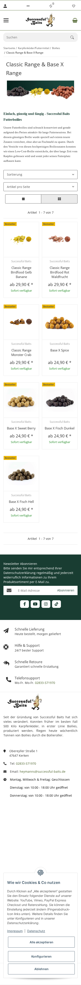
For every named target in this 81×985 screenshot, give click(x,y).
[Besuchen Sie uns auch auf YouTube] (35, 604)
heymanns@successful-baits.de (42, 771)
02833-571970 (44, 683)
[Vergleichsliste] (50, 6)
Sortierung (14, 174)
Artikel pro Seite (18, 187)
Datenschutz (36, 931)
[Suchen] (74, 37)
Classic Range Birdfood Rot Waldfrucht (60, 272)
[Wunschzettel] (73, 6)
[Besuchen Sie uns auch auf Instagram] (45, 604)
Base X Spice (59, 350)
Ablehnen (41, 969)
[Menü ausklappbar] (6, 20)
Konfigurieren (41, 956)
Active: (8, 830)
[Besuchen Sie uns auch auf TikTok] (56, 604)
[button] (28, 6)
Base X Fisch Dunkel (60, 428)
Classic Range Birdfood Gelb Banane (21, 272)
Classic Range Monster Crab (21, 352)
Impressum (15, 931)
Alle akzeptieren (41, 942)
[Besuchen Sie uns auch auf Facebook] (24, 604)
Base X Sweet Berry (21, 428)
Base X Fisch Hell (21, 501)
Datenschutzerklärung (19, 573)
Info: (6, 811)
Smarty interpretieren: (19, 849)
